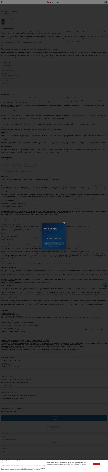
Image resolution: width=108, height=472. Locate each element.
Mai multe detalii (28, 463)
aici (24, 467)
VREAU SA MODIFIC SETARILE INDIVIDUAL (96, 466)
